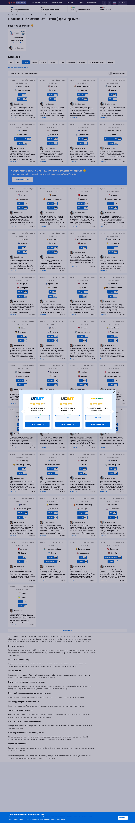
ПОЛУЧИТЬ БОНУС (37, 424)
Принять (122, 818)
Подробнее (69, 819)
